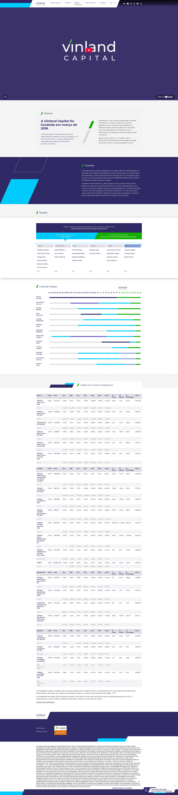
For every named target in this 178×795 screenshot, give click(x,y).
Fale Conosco (40, 728)
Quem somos (56, 3)
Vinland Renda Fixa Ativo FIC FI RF (41, 580)
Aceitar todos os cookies (122, 788)
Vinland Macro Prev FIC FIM (41, 433)
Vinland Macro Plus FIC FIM (41, 413)
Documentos (90, 3)
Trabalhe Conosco (42, 731)
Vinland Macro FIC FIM (41, 402)
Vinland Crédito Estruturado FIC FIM (41, 512)
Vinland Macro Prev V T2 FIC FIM (41, 456)
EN (115, 3)
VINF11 (39, 563)
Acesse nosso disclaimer (45, 702)
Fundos (67, 3)
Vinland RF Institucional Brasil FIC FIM (41, 605)
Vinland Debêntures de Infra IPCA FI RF (41, 552)
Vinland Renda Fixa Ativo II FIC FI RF (41, 593)
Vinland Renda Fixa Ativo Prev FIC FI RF (41, 618)
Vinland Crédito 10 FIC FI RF (41, 490)
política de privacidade (93, 787)
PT (111, 3)
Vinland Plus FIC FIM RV (41, 423)
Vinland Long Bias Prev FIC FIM (40, 675)
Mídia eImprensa (78, 3)
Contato (103, 3)
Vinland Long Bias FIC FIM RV (41, 659)
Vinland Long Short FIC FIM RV (41, 637)
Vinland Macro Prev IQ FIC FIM (41, 444)
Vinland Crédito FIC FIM (41, 501)
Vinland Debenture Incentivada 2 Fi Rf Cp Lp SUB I (41, 477)
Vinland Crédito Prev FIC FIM (40, 525)
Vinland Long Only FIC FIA (41, 648)
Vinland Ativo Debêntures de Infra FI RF (41, 539)
